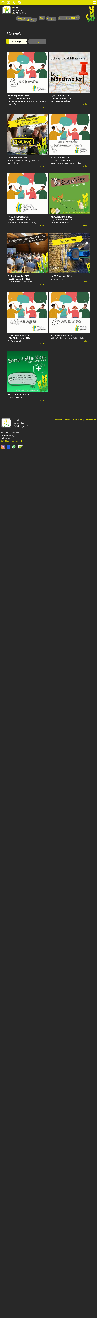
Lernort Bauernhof (69, 18)
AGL (42, 18)
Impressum (77, 419)
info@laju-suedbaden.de (12, 441)
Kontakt (58, 419)
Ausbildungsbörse (26, 19)
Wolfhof (51, 19)
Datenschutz (90, 419)
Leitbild (67, 419)
